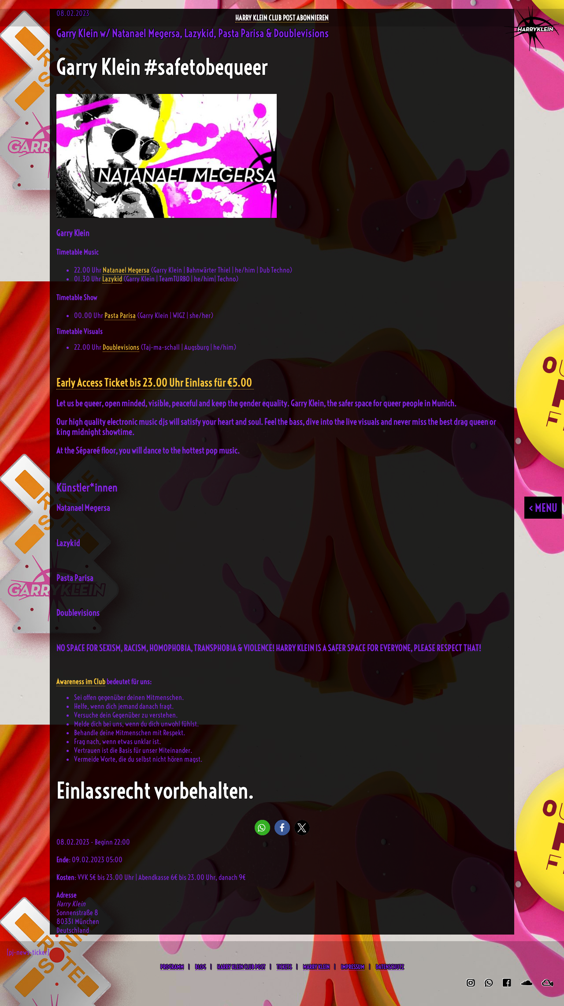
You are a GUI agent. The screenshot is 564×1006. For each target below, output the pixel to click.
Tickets (284, 966)
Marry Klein (316, 966)
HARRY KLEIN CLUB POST (241, 966)
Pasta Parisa (120, 315)
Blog (200, 966)
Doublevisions (121, 347)
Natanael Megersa (126, 270)
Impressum (352, 966)
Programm (172, 966)
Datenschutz (390, 966)
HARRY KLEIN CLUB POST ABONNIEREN (282, 17)
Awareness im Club (80, 681)
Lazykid (112, 278)
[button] (262, 827)
